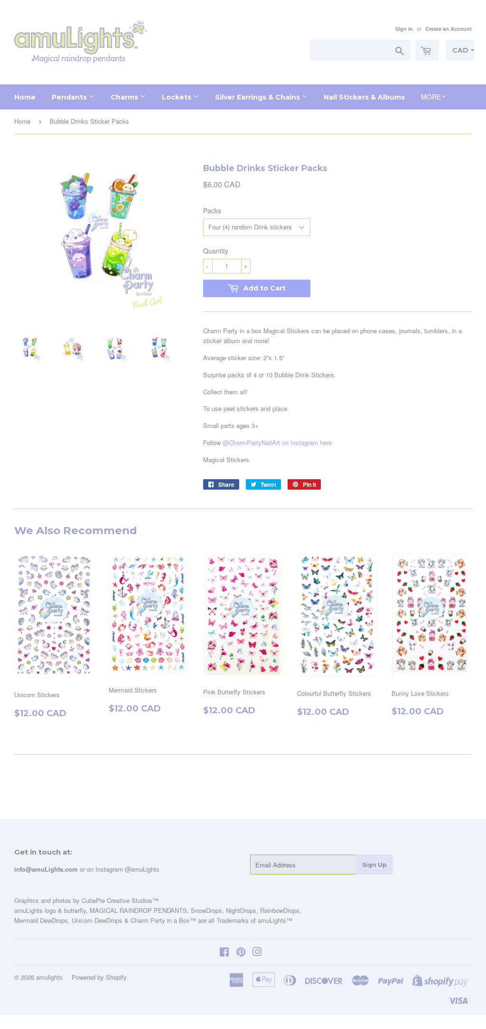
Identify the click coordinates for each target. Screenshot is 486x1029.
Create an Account (448, 28)
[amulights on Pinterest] (241, 952)
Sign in (404, 28)
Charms (125, 97)
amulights (49, 977)
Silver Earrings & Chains (258, 97)
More (431, 96)
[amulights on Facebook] (224, 952)
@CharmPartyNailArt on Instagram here (277, 442)
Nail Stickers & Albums (364, 97)
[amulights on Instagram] (257, 952)
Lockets (177, 97)
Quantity (215, 250)
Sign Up (374, 864)
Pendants (70, 97)
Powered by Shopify (99, 977)
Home (25, 97)
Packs (212, 210)
